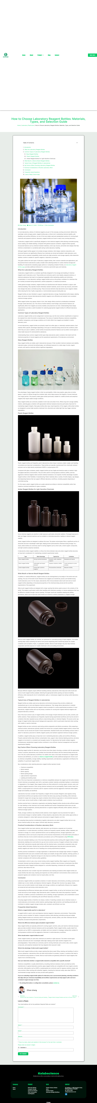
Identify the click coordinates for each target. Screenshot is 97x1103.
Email (20, 1030)
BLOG (47, 1084)
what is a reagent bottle (46, 756)
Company (15, 1084)
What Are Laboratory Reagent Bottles (35, 149)
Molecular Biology (32, 1087)
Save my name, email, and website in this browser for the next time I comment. (40, 1042)
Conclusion (28, 170)
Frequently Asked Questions (32, 172)
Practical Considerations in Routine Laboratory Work (38, 167)
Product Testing (49, 1090)
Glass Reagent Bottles (32, 154)
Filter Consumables (32, 1092)
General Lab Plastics (32, 1090)
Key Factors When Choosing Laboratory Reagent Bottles (39, 165)
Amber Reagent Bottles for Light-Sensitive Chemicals (41, 158)
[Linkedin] (66, 1094)
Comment (21, 1007)
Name (20, 1025)
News (47, 1089)
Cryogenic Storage (32, 1089)
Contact (57, 55)
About (31, 55)
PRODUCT (30, 1084)
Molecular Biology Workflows (53, 1092)
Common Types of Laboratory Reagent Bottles (37, 151)
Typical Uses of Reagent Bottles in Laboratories (37, 163)
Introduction (27, 147)
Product (39, 55)
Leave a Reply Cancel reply (32, 174)
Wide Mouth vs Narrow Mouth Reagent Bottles (36, 161)
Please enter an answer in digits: (26, 1044)
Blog (49, 55)
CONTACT (67, 1084)
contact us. (56, 983)
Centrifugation (31, 1093)
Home (23, 55)
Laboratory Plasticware (28, 125)
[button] (77, 142)
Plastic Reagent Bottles (33, 156)
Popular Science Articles (51, 1087)
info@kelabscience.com (70, 1092)
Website (20, 1036)
